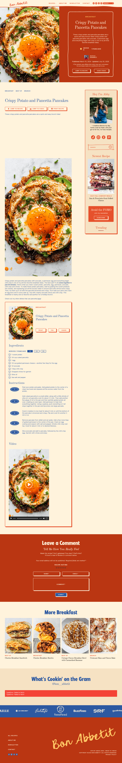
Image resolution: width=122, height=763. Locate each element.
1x (30, 351)
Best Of (19, 91)
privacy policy (111, 754)
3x (43, 351)
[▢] (10, 354)
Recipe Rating (61, 565)
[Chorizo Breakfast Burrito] (46, 636)
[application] (29, 484)
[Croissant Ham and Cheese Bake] (103, 636)
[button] (29, 484)
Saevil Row (100, 750)
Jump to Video (38, 108)
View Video (101, 70)
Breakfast (90, 17)
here (39, 299)
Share (64, 330)
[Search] (110, 147)
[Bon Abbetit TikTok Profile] (94, 3)
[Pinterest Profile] (101, 3)
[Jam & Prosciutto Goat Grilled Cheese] (101, 176)
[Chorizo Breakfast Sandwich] (18, 636)
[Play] (11, 518)
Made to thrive (110, 750)
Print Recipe (59, 108)
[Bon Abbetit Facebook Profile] (99, 3)
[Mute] (44, 518)
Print (41, 330)
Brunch (27, 91)
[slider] (27, 518)
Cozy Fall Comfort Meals (101, 196)
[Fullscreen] (47, 518)
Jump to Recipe (81, 70)
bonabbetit (93, 57)
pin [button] (52, 330)
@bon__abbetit (61, 684)
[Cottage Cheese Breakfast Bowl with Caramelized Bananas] (75, 636)
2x (37, 351)
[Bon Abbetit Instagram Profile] (96, 3)
